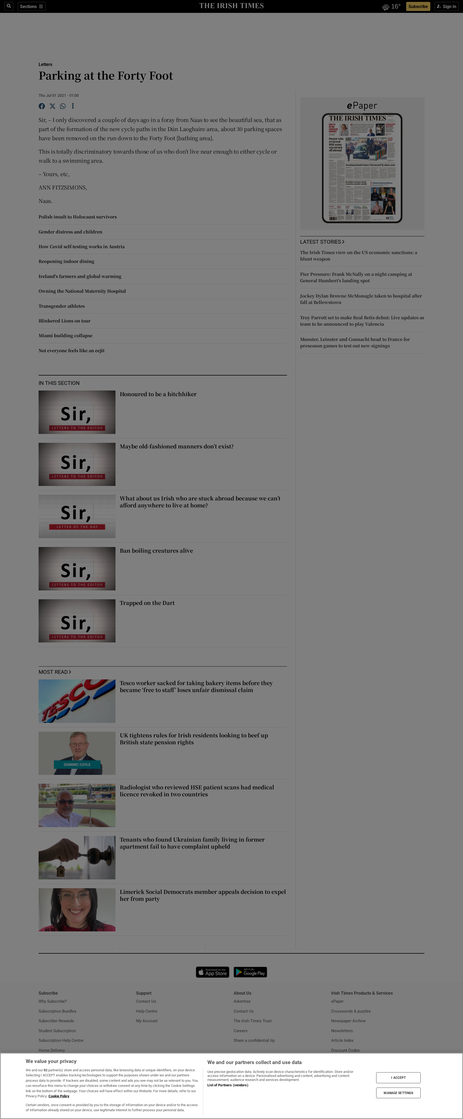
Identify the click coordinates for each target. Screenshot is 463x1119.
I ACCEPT (398, 1078)
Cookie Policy (58, 1096)
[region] (231, 1086)
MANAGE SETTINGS (398, 1093)
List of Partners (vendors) (227, 1085)
